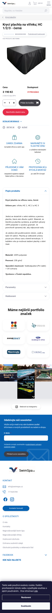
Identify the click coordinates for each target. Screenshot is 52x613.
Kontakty (6, 526)
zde (36, 591)
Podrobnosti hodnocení (36, 34)
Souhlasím (26, 606)
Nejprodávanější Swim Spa (14, 531)
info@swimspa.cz (15, 487)
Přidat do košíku (27, 103)
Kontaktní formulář (16, 508)
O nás (5, 522)
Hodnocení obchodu (11, 539)
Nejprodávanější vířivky (12, 535)
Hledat (45, 11)
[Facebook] (5, 499)
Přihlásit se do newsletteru (16, 454)
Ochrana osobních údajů (13, 543)
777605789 (13, 492)
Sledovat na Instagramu (28, 407)
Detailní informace (11, 121)
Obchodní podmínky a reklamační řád (18, 547)
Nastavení (26, 597)
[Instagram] (11, 499)
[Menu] (48, 3)
